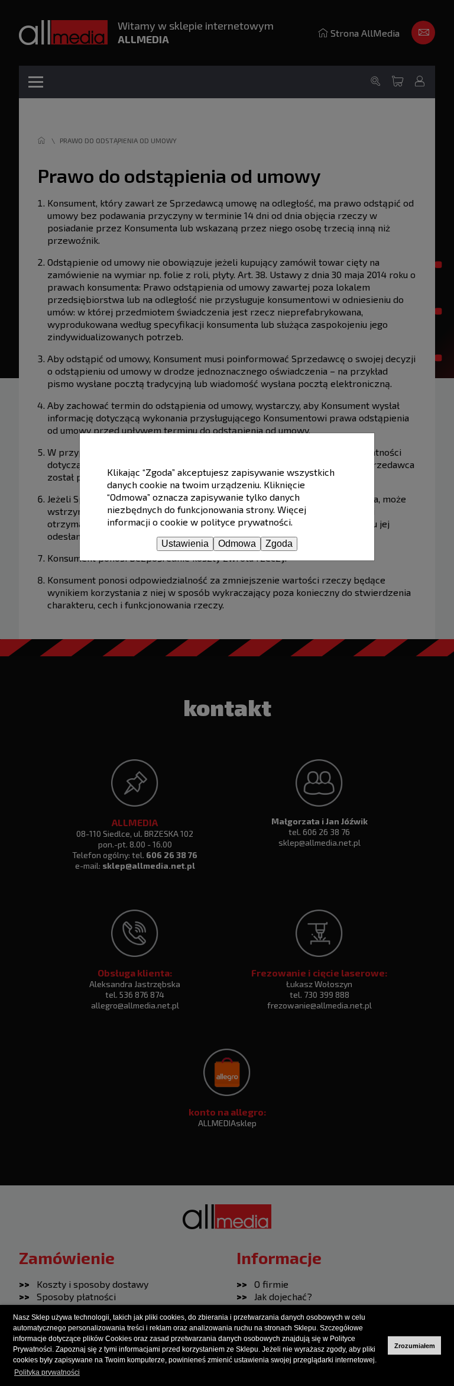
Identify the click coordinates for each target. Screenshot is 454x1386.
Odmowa (237, 544)
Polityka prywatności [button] (47, 1372)
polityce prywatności (245, 521)
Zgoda (279, 544)
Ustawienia (185, 544)
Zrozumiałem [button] (414, 1345)
